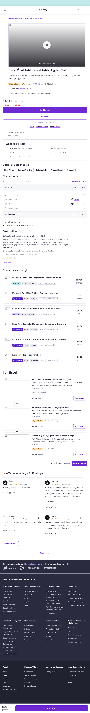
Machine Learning (30, 633)
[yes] (10, 493)
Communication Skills (53, 625)
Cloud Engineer (8, 601)
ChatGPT (27, 636)
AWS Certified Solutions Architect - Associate (55, 608)
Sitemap (70, 679)
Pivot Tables (39, 19)
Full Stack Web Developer (8, 596)
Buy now (45, 116)
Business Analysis (74, 642)
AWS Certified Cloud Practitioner (53, 596)
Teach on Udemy (30, 675)
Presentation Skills (53, 629)
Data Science (29, 625)
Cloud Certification (9, 638)
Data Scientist (8, 591)
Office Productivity (15, 19)
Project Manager (9, 604)
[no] (14, 493)
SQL (69, 631)
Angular (27, 602)
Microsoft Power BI (75, 635)
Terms (70, 682)
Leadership (72, 591)
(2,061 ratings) (38, 84)
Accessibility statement (76, 672)
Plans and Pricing (30, 679)
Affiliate (27, 682)
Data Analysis (72, 638)
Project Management (75, 598)
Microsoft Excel (73, 628)
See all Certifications (10, 654)
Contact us (7, 679)
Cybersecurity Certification (8, 626)
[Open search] (78, 10)
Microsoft (28, 19)
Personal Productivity (75, 602)
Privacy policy (72, 675)
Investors (6, 686)
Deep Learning (29, 640)
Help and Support (30, 686)
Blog (4, 682)
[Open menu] (4, 10)
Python (27, 629)
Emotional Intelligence (76, 605)
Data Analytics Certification (8, 642)
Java (26, 605)
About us (6, 672)
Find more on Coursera (11, 689)
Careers (6, 675)
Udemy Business (32, 564)
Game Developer (9, 608)
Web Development (31, 591)
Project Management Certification (10, 633)
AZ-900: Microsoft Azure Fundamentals (53, 602)
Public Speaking (52, 633)
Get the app (28, 672)
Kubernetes (50, 613)
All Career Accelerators (11, 611)
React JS (27, 598)
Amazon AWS (51, 591)
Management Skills (74, 595)
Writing (48, 636)
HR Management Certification (9, 649)
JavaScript (28, 595)
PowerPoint (50, 640)
